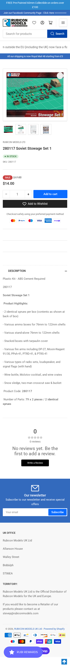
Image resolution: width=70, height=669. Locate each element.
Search (60, 33)
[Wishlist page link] (34, 23)
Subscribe (57, 512)
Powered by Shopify (54, 628)
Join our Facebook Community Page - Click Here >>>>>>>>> (35, 12)
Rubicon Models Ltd (14, 142)
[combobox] (35, 34)
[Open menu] (63, 23)
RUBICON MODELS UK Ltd (28, 628)
